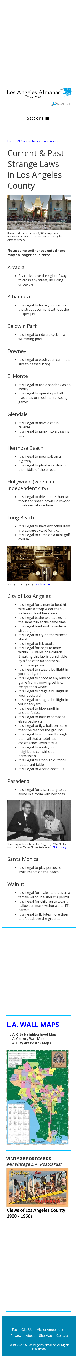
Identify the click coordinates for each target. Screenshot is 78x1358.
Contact (62, 1335)
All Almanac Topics (28, 141)
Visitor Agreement (50, 1329)
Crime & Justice (51, 141)
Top (14, 1329)
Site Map (45, 1335)
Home (11, 141)
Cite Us (26, 1329)
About (30, 1335)
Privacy (15, 1335)
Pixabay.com (43, 584)
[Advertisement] (39, 43)
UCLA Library (58, 847)
